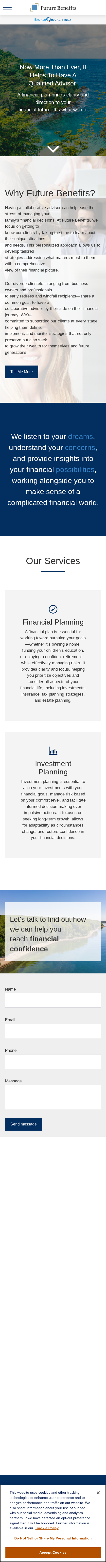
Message (13, 1081)
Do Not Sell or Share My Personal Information (53, 1538)
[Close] (98, 1492)
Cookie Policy (47, 1528)
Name (10, 989)
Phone (11, 1050)
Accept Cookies (53, 1552)
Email (10, 1020)
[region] (53, 1523)
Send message (23, 1124)
